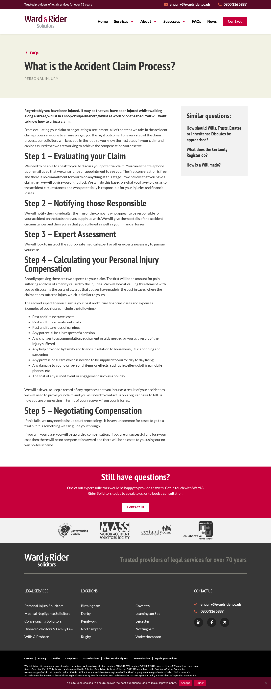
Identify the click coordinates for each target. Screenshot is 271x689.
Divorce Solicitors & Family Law (48, 629)
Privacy (42, 658)
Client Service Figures (116, 658)
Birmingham (90, 606)
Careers (28, 658)
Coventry (143, 606)
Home (103, 21)
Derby (86, 613)
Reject (200, 682)
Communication (141, 658)
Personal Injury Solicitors (43, 606)
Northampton (92, 629)
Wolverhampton (148, 636)
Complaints (71, 658)
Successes (171, 21)
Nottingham (145, 629)
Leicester (143, 621)
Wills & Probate (36, 636)
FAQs (196, 21)
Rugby (86, 636)
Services (121, 21)
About (145, 21)
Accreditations (91, 658)
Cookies (56, 658)
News (212, 21)
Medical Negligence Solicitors (47, 613)
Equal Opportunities (166, 658)
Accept (185, 682)
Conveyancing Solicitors (43, 621)
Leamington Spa (148, 613)
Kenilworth (90, 621)
